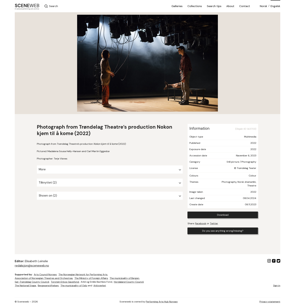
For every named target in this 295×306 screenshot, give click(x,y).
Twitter (214, 223)
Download (222, 214)
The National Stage (25, 285)
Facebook (200, 223)
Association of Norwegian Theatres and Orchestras (44, 278)
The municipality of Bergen (124, 278)
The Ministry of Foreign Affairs (91, 278)
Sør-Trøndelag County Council (32, 281)
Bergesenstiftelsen (48, 285)
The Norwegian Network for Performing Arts (82, 274)
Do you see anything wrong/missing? (222, 230)
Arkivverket (99, 285)
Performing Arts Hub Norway (162, 301)
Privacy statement (270, 301)
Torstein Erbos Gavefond (65, 281)
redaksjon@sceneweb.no (32, 266)
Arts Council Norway (45, 274)
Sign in (276, 285)
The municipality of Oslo (73, 285)
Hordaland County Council (129, 281)
